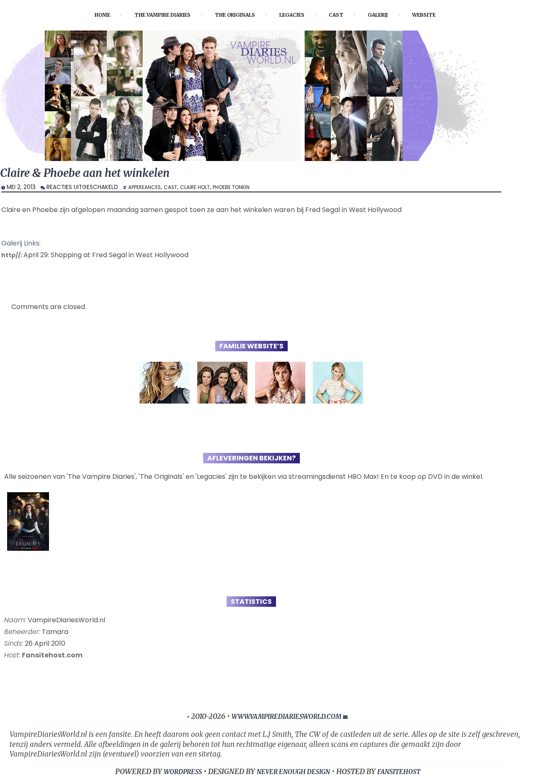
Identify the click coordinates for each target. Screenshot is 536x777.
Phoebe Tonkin (245, 189)
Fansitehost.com (52, 657)
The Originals (234, 14)
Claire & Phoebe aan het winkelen (96, 174)
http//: (13, 256)
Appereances (147, 189)
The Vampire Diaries (151, 14)
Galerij (392, 14)
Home (82, 14)
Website (443, 14)
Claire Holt (204, 189)
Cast (346, 14)
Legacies (298, 14)
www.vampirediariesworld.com (286, 718)
